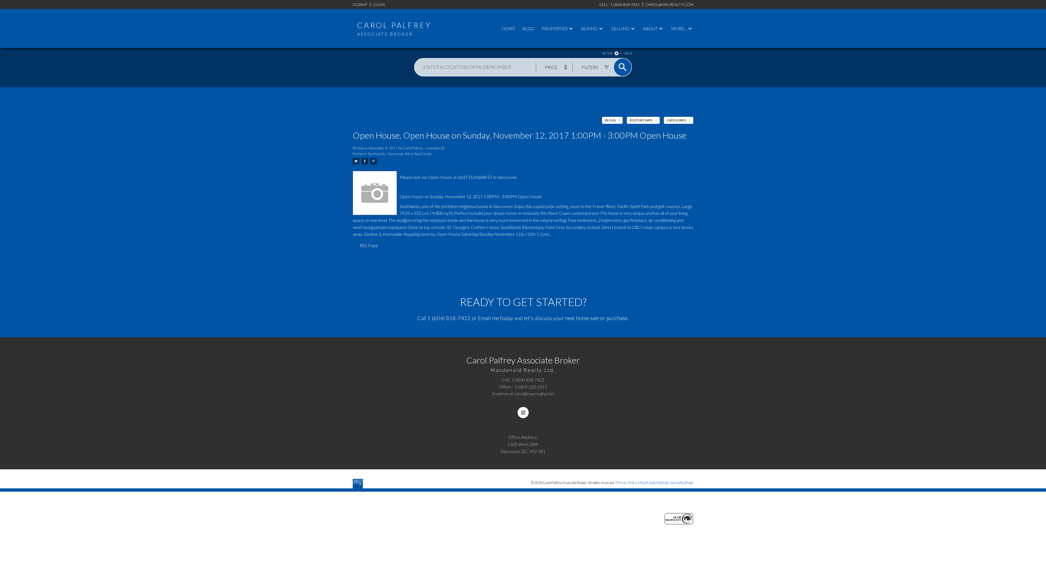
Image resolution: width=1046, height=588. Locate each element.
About (650, 28)
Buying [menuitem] (589, 28)
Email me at (523, 393)
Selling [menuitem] (620, 28)
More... (679, 28)
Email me (488, 318)
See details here (415, 186)
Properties (555, 28)
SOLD (628, 53)
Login (379, 4)
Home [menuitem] (508, 28)
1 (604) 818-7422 (449, 318)
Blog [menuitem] (528, 28)
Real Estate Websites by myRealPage (666, 482)
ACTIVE (607, 53)
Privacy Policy (627, 482)
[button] (523, 412)
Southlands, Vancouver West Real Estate (400, 154)
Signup (360, 4)
